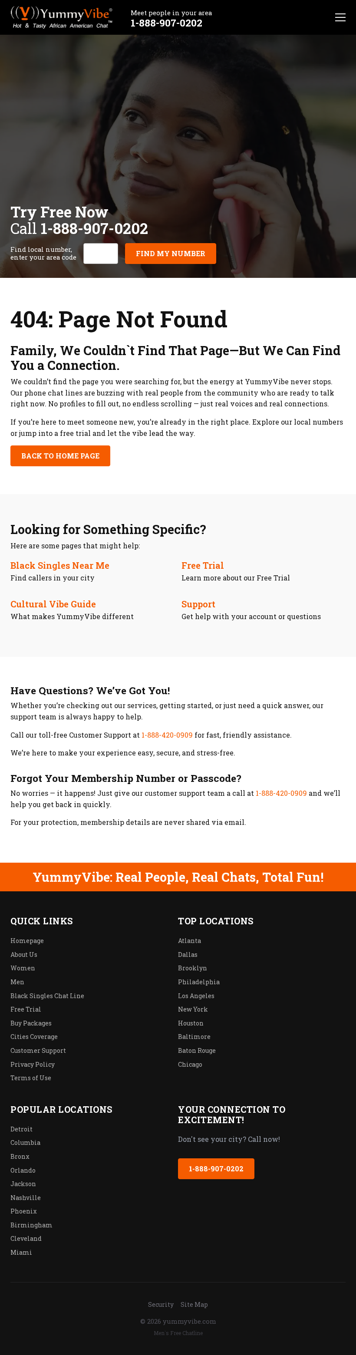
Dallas (188, 954)
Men (17, 982)
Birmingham (31, 1225)
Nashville (25, 1197)
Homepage (27, 940)
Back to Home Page (60, 455)
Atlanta (189, 940)
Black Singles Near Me (59, 565)
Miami (21, 1252)
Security (161, 1304)
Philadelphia (199, 982)
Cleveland (26, 1238)
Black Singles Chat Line (47, 996)
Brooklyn (192, 968)
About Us (23, 954)
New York (193, 1009)
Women (22, 968)
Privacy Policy (32, 1064)
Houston (191, 1023)
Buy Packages (31, 1023)
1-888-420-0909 (167, 734)
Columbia (25, 1142)
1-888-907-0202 (166, 22)
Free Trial (202, 565)
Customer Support (38, 1050)
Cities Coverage (34, 1036)
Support (198, 604)
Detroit (21, 1129)
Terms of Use (30, 1078)
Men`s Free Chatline (178, 1332)
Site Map (194, 1304)
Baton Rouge (197, 1050)
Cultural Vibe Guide (53, 604)
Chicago (190, 1064)
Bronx (20, 1156)
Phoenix (23, 1211)
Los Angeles (196, 996)
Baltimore (194, 1036)
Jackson (23, 1184)
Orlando (23, 1170)
